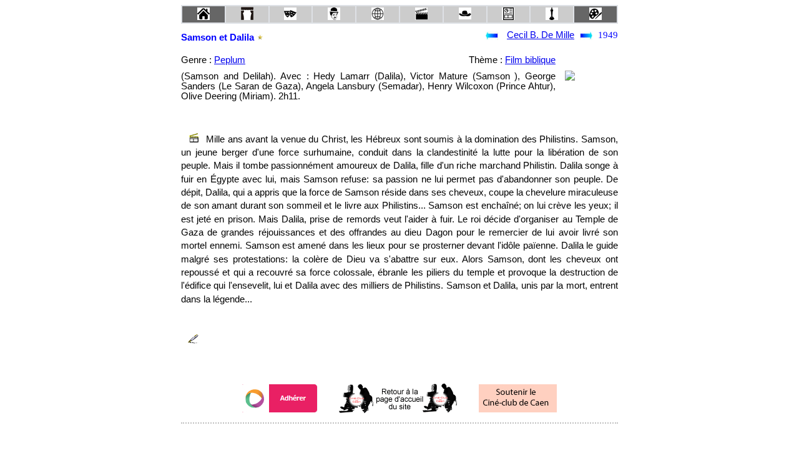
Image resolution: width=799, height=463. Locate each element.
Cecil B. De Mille (540, 35)
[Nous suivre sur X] (399, 440)
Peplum (229, 60)
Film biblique (530, 60)
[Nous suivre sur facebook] (375, 440)
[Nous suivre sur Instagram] (423, 440)
